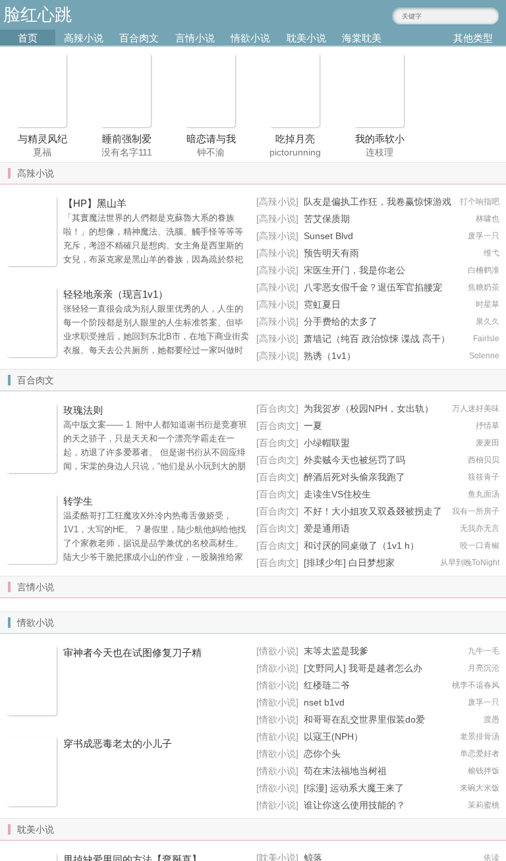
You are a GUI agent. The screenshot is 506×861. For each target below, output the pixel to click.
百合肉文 (139, 37)
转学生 (78, 501)
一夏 (313, 425)
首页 (28, 37)
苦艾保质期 (327, 218)
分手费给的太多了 (341, 321)
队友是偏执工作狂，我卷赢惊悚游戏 (377, 201)
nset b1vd (324, 702)
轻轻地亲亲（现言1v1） (115, 294)
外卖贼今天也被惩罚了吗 (354, 460)
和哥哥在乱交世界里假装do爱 (364, 719)
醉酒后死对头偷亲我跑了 (354, 477)
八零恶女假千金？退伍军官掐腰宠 (373, 287)
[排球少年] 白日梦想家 (349, 562)
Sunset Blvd (328, 236)
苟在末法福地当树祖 (345, 770)
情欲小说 (250, 37)
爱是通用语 (327, 528)
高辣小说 (83, 37)
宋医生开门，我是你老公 (354, 270)
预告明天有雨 (331, 253)
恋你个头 (322, 753)
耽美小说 (306, 37)
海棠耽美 (361, 37)
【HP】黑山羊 (94, 203)
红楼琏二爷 (327, 685)
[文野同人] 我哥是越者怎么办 (363, 668)
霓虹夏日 (322, 304)
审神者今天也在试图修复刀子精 (132, 652)
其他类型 (473, 37)
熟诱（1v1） (330, 355)
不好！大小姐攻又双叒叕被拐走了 (373, 511)
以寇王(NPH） (333, 736)
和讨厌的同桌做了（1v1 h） (361, 545)
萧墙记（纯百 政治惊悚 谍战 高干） (377, 338)
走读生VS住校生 (337, 494)
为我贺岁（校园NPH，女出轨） (369, 408)
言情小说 (195, 37)
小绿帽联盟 (327, 442)
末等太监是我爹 (336, 651)
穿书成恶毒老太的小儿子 (117, 743)
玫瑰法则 (83, 410)
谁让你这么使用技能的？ (354, 805)
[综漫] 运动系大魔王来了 (354, 788)
